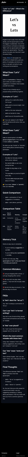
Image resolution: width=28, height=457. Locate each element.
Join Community (20, 2)
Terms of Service (20, 456)
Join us (3, 456)
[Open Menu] (25, 2)
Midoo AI (9, 58)
